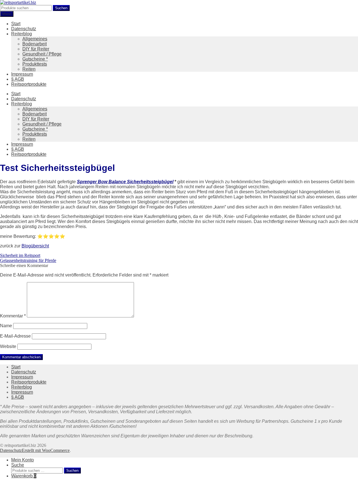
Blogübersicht (35, 245)
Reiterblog (21, 33)
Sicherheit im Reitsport (20, 255)
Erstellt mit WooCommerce (46, 450)
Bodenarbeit (34, 43)
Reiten (29, 69)
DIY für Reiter (35, 49)
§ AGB (17, 79)
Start (15, 23)
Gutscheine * (35, 59)
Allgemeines (34, 38)
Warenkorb (23, 475)
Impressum (22, 74)
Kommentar (13, 316)
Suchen (61, 8)
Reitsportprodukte (28, 84)
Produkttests (34, 64)
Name (6, 325)
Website (8, 346)
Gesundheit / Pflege (42, 54)
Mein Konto (22, 460)
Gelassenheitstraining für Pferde (28, 260)
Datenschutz (23, 28)
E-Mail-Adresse (15, 336)
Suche (17, 465)
